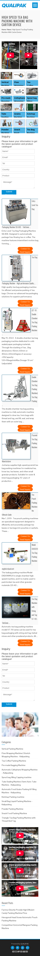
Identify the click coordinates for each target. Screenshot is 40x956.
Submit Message (9, 193)
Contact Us (25, 249)
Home (4, 29)
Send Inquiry (25, 252)
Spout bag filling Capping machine (16, 777)
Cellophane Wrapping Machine (19, 101)
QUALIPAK (25, 944)
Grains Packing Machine (18, 117)
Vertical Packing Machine (5, 85)
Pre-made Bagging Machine (6, 101)
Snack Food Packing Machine (14, 813)
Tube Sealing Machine (5, 117)
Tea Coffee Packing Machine (14, 760)
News (9, 29)
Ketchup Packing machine (31, 117)
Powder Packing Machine (5, 133)
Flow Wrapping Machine (18, 85)
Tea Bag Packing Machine (31, 133)
